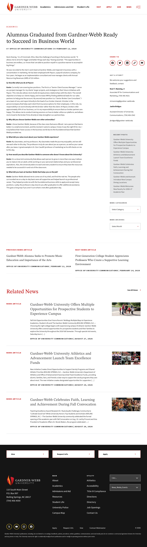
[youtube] (16, 526)
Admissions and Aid (63, 7)
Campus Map (58, 512)
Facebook (113, 63)
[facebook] (31, 526)
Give (119, 7)
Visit (99, 7)
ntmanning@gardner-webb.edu (122, 101)
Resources (57, 496)
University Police (60, 507)
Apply (109, 7)
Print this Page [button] (143, 63)
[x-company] (9, 526)
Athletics (91, 480)
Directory (91, 502)
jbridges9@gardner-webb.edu (121, 120)
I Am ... (114, 478)
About (55, 480)
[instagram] (24, 526)
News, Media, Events (120, 487)
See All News (132, 290)
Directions (92, 496)
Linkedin (128, 63)
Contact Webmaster (98, 528)
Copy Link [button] (135, 63)
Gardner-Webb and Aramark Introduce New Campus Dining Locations (124, 179)
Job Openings (93, 507)
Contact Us (92, 512)
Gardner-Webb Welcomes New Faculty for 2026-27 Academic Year (123, 189)
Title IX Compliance (96, 491)
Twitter (120, 63)
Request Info (62, 454)
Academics (45, 7)
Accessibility (93, 485)
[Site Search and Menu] (138, 7)
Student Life (83, 7)
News (129, 7)
